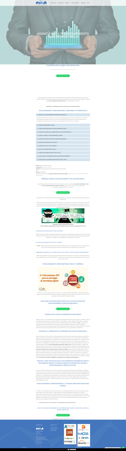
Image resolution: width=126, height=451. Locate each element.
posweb (71, 418)
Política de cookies (73, 449)
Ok (68, 449)
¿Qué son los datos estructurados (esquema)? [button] (52, 139)
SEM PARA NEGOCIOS (53, 429)
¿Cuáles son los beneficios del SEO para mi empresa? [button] (54, 156)
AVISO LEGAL (38, 432)
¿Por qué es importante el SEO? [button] (47, 142)
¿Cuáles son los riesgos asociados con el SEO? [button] (52, 159)
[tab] (63, 402)
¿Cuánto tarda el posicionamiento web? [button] (50, 135)
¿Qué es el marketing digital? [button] (47, 149)
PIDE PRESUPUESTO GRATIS (63, 75)
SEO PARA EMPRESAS (53, 427)
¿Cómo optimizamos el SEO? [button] (46, 125)
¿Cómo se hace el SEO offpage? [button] (47, 145)
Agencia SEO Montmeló (46, 167)
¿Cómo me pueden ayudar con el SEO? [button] (49, 152)
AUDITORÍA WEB (53, 430)
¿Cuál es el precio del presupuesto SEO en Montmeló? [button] (54, 132)
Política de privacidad (39, 431)
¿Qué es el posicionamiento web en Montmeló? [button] (52, 114)
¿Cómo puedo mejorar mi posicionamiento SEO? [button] (52, 128)
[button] (123, 448)
